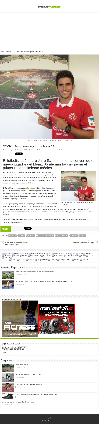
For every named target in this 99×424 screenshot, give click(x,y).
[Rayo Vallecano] (34, 255)
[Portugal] (67, 259)
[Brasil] (60, 259)
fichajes (31, 235)
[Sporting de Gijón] (71, 255)
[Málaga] (23, 255)
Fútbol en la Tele (7, 351)
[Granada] (87, 253)
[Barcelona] (24, 253)
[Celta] (48, 253)
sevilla (82, 235)
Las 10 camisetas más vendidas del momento (18, 402)
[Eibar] (73, 253)
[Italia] (37, 259)
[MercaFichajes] (49, 6)
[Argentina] (52, 259)
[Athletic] (7, 253)
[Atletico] (15, 253)
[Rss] (48, 418)
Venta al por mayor (21, 365)
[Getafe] (79, 253)
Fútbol (8, 52)
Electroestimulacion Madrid (11, 300)
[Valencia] (90, 255)
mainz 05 (74, 235)
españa (21, 235)
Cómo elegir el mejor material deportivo (28, 384)
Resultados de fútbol (9, 347)
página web (30, 188)
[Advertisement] (49, 33)
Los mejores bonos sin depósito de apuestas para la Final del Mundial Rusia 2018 (43, 281)
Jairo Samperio (61, 235)
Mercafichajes (52, 421)
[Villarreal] (6, 257)
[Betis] (37, 253)
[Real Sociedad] (58, 255)
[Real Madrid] (46, 255)
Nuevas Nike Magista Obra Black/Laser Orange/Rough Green (36, 394)
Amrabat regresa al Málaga (83, 242)
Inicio (2, 52)
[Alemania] (30, 259)
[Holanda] (75, 259)
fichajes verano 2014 (45, 235)
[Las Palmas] (7, 255)
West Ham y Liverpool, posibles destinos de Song (17, 243)
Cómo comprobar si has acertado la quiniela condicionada (35, 272)
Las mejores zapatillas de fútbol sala (28, 374)
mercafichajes (9, 150)
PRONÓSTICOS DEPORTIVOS (13, 349)
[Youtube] (51, 418)
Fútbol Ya (5, 353)
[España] (12, 259)
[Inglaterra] (21, 259)
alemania (12, 235)
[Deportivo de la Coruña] (61, 253)
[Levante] (16, 255)
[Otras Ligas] (85, 259)
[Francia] (44, 259)
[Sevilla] (82, 255)
